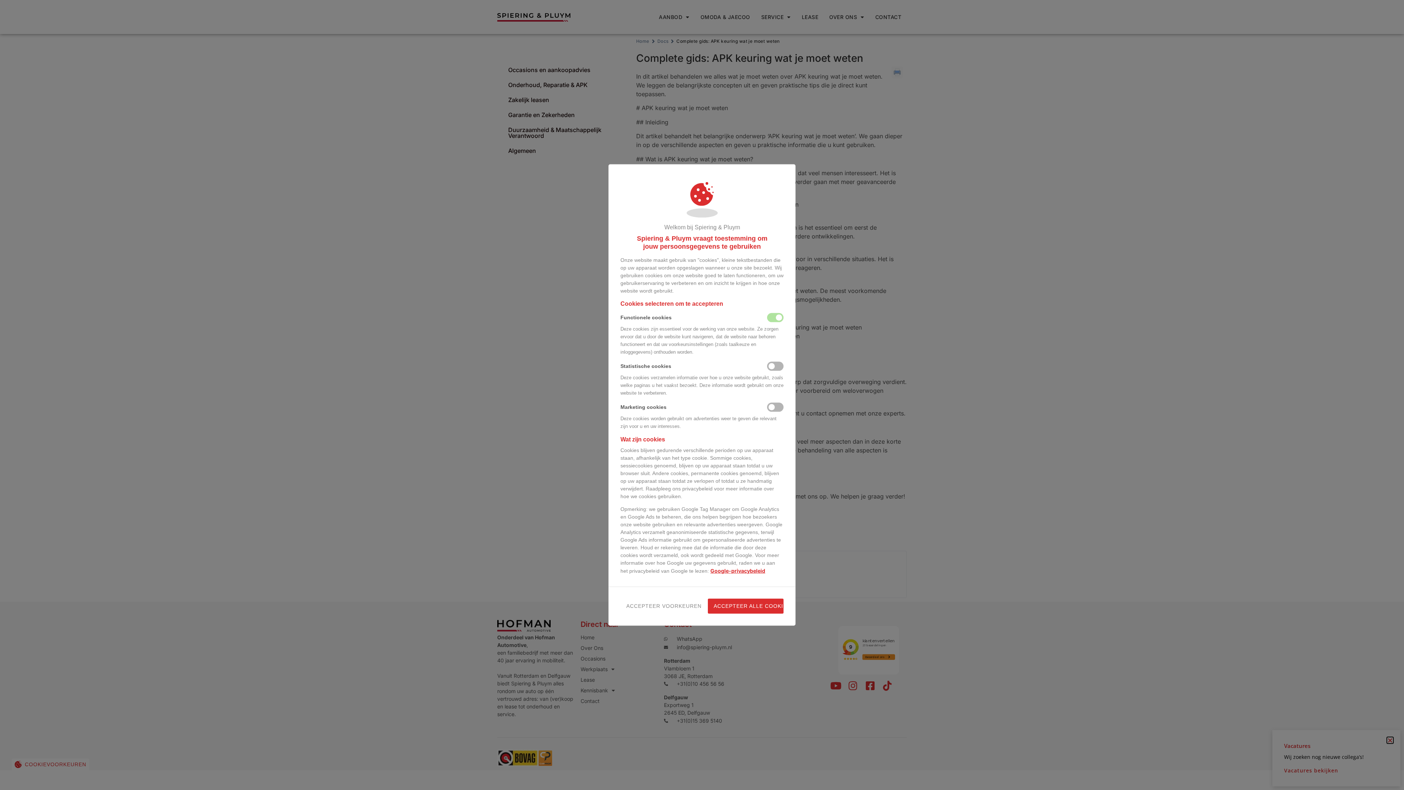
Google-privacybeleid (737, 571)
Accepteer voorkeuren (661, 606)
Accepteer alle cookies (749, 606)
